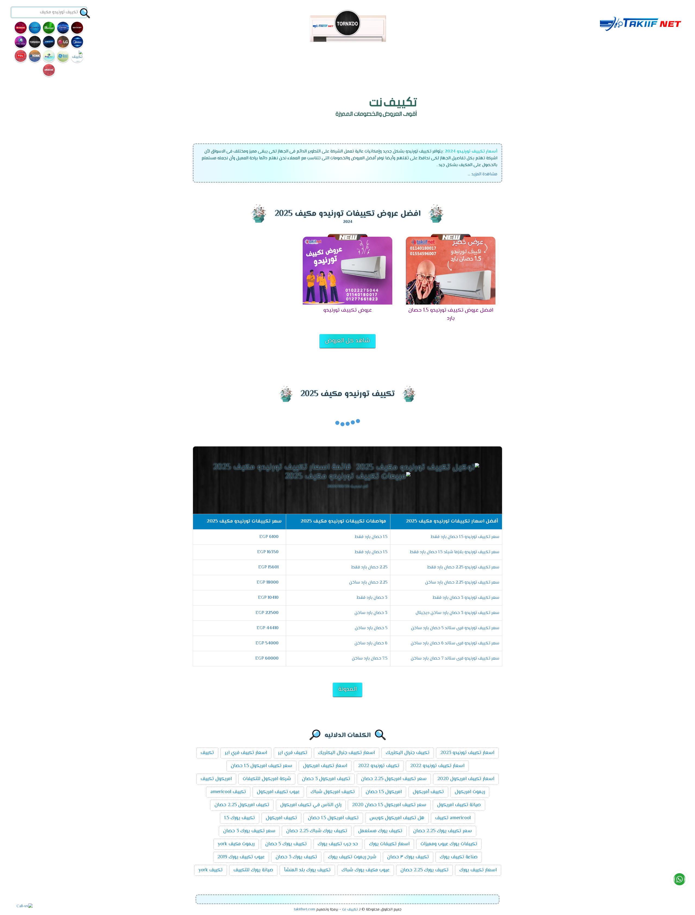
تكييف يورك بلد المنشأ (307, 870)
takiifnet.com (304, 910)
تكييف (207, 753)
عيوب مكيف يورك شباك (366, 870)
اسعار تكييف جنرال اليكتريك (346, 753)
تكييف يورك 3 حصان (296, 857)
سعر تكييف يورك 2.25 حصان (442, 831)
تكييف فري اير (292, 753)
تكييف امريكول (281, 818)
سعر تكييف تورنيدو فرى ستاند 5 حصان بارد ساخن (455, 628)
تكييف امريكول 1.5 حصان (333, 818)
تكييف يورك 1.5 (239, 818)
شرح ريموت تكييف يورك (352, 857)
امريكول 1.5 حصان (384, 792)
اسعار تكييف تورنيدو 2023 (467, 753)
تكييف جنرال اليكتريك (407, 753)
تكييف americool (228, 792)
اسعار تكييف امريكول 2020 (465, 779)
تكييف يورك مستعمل (380, 831)
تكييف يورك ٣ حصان (408, 857)
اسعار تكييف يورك (478, 870)
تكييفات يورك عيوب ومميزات (449, 844)
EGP (269, 537)
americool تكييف (453, 818)
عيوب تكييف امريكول (278, 792)
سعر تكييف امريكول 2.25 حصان (394, 779)
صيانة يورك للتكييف (253, 870)
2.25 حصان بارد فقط (369, 567)
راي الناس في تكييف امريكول (310, 805)
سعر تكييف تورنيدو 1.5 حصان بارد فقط (465, 537)
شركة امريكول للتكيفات (267, 779)
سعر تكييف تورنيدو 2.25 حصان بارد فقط (463, 567)
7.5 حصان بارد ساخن (369, 658)
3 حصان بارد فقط (372, 597)
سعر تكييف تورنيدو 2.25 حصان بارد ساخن (462, 582)
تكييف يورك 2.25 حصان (424, 870)
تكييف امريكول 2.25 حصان (241, 805)
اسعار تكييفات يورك (389, 844)
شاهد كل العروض (347, 341)
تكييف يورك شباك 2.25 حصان (316, 831)
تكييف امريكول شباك (333, 792)
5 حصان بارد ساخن (371, 628)
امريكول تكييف (216, 779)
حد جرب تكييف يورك (338, 844)
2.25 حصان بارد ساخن (368, 582)
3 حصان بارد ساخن (371, 613)
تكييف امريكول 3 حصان (326, 779)
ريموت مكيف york (236, 844)
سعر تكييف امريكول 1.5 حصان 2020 (389, 805)
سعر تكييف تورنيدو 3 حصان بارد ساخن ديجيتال (457, 613)
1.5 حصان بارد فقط (371, 537)
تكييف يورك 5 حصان (286, 844)
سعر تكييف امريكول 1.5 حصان (261, 766)
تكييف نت (350, 910)
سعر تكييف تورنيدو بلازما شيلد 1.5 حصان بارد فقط (454, 552)
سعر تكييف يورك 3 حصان (249, 831)
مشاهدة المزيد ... (482, 174)
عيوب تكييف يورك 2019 (241, 857)
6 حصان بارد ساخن (371, 643)
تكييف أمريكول (428, 792)
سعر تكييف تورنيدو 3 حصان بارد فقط (466, 597)
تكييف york (210, 870)
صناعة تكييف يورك (459, 857)
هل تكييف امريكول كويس (396, 818)
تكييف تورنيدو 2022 (378, 766)
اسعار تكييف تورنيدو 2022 (437, 766)
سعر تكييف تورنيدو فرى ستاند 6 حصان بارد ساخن (455, 643)
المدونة (347, 689)
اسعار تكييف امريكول (325, 766)
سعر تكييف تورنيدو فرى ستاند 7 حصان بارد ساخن (455, 658)
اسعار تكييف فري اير (246, 753)
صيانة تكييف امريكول (459, 805)
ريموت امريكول (470, 792)
